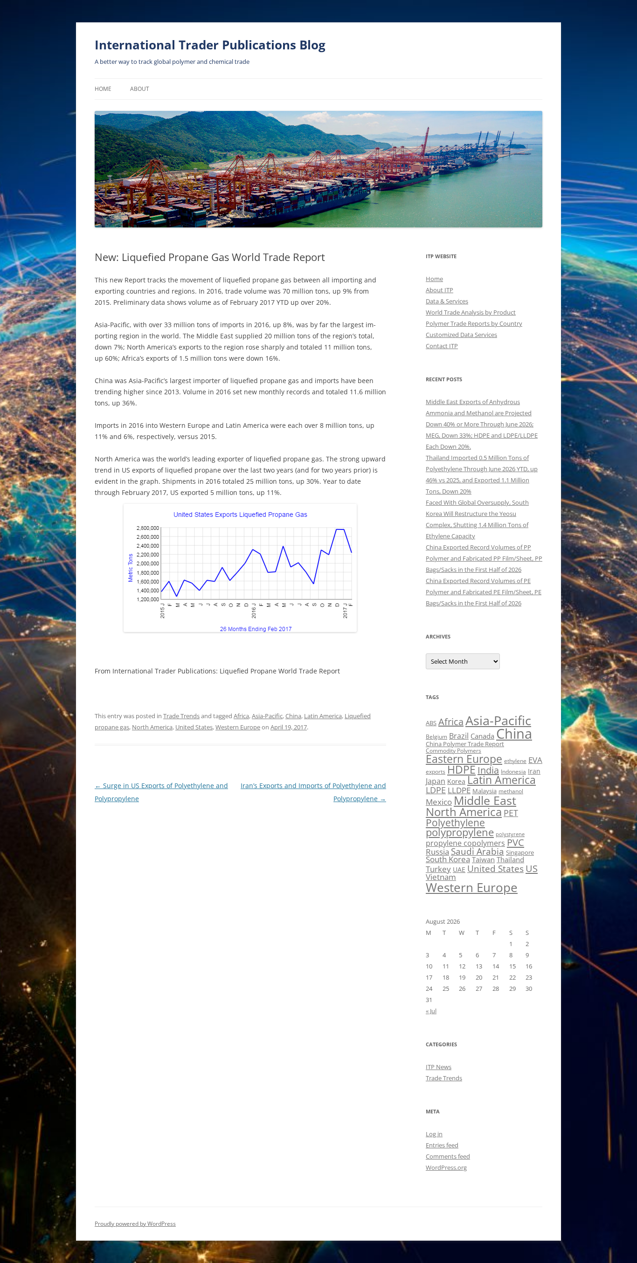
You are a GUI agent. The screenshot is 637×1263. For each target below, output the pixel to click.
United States (194, 727)
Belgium (436, 737)
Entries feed (442, 1145)
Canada (482, 736)
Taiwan (483, 859)
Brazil (459, 736)
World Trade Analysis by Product (471, 312)
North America (152, 727)
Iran (534, 771)
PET (511, 812)
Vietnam (441, 877)
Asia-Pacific (267, 716)
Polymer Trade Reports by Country (474, 323)
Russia (437, 851)
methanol (511, 791)
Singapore (520, 852)
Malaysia (484, 791)
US (532, 868)
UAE (459, 869)
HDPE (461, 769)
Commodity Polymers (453, 750)
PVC (515, 842)
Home (103, 89)
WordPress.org (446, 1167)
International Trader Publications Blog (210, 44)
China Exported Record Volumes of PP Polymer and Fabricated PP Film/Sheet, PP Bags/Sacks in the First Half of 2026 (484, 558)
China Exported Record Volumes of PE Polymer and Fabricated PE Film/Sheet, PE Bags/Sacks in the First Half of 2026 (483, 592)
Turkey (438, 868)
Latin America (323, 716)
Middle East (485, 800)
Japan (435, 781)
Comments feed (448, 1156)
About (139, 89)
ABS (431, 723)
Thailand (510, 859)
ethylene (515, 760)
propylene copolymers (465, 843)
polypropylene (460, 832)
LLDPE (459, 790)
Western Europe (237, 727)
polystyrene (510, 834)
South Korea (448, 859)
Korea (456, 781)
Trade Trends (181, 716)
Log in (434, 1134)
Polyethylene (455, 822)
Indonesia (513, 771)
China (293, 716)
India (488, 770)
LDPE (436, 790)
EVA (535, 760)
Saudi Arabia (477, 851)
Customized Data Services (461, 334)
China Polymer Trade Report (465, 744)
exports (435, 772)
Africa (241, 716)
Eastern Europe (464, 758)
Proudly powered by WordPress (135, 1224)
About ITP (439, 290)
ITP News (438, 1067)
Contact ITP (442, 346)
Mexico (439, 801)
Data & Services (447, 301)
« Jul (431, 1011)
